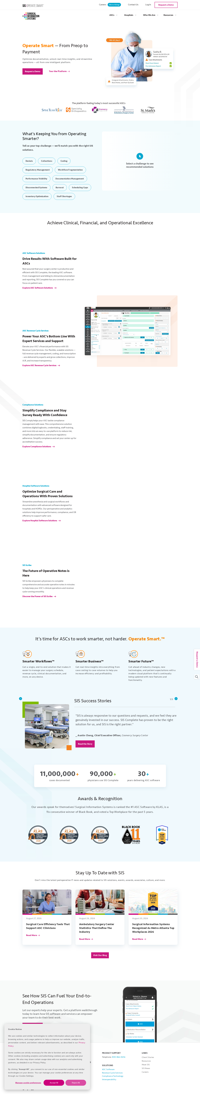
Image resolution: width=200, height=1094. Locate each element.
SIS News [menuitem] (146, 1068)
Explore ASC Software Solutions (37, 287)
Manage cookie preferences (28, 1083)
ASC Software (108, 1069)
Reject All (76, 1083)
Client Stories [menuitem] (148, 1057)
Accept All (54, 1083)
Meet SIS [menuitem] (146, 1065)
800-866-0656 (118, 1057)
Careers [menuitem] (109, 4)
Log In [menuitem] (148, 4)
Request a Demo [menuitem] (166, 5)
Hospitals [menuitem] (128, 15)
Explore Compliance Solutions (37, 446)
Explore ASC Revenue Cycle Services (39, 365)
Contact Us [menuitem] (133, 4)
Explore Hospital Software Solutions (40, 520)
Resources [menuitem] (168, 15)
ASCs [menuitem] (111, 15)
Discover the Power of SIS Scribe (37, 596)
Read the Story (85, 744)
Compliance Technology (112, 1076)
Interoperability (109, 1079)
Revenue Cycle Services (112, 1073)
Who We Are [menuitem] (149, 15)
